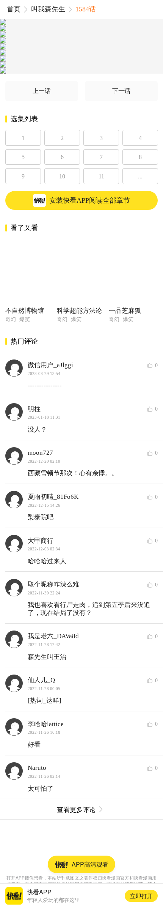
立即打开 (141, 896)
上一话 (42, 91)
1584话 (85, 9)
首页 (13, 9)
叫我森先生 (48, 9)
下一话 (121, 91)
